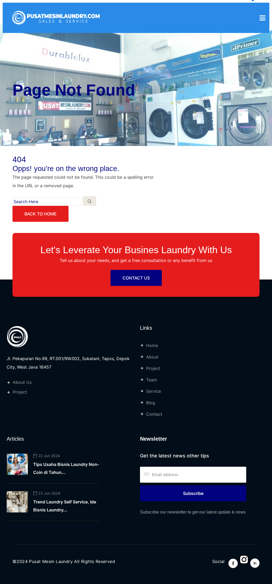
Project (20, 392)
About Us (22, 382)
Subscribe (193, 493)
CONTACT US (136, 278)
